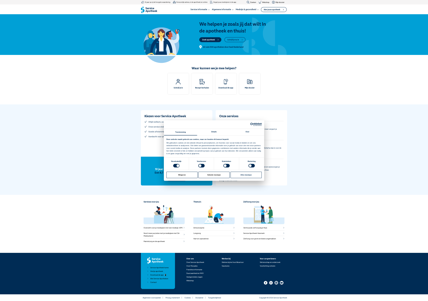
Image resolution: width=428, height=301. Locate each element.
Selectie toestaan (214, 175)
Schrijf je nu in (233, 39)
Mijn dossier (279, 2)
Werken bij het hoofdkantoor (233, 262)
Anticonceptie (198, 228)
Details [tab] (214, 132)
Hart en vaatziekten (201, 238)
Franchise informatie (194, 269)
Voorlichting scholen (267, 266)
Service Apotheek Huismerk (254, 233)
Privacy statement (173, 298)
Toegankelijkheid (214, 298)
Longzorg (197, 233)
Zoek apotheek (208, 39)
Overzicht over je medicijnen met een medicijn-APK (163, 228)
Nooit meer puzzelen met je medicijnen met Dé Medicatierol (161, 234)
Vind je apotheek (156, 271)
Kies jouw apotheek (272, 9)
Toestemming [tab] (180, 132)
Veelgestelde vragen (194, 277)
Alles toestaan (246, 175)
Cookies (187, 298)
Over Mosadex (192, 266)
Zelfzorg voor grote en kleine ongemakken (259, 238)
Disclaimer (199, 298)
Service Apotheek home (159, 267)
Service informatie (198, 9)
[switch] (201, 165)
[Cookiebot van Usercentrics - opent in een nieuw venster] (252, 124)
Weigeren (182, 175)
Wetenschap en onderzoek (270, 262)
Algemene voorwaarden (152, 298)
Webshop (265, 2)
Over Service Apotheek (195, 262)
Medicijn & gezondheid (246, 9)
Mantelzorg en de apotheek (154, 241)
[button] (200, 10)
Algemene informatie (221, 9)
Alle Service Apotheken (159, 278)
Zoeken (253, 2)
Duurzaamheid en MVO (195, 273)
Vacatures (225, 266)
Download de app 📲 (158, 275)
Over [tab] (247, 132)
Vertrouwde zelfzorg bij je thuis (255, 228)
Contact (153, 282)
